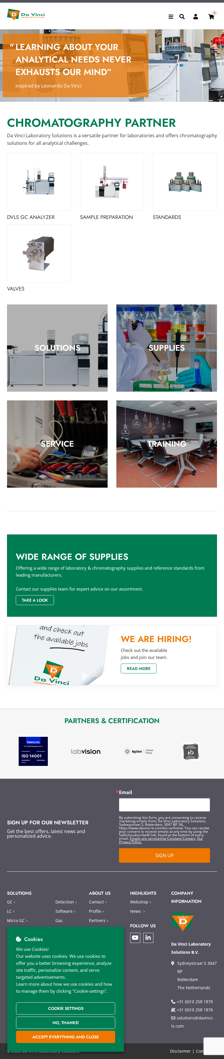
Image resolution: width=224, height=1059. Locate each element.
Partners (97, 920)
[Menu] (171, 16)
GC (10, 902)
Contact (96, 902)
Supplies (166, 348)
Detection (64, 902)
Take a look (35, 600)
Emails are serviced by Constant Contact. (163, 838)
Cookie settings (65, 1008)
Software (64, 911)
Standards (167, 217)
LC (9, 911)
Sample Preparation (106, 217)
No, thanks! (65, 1023)
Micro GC (16, 920)
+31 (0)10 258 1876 (195, 1009)
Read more (138, 668)
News (135, 911)
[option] (33, 751)
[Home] (26, 14)
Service (57, 444)
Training (166, 444)
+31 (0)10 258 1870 (195, 1001)
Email (125, 792)
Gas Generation (66, 924)
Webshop (139, 902)
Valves (15, 289)
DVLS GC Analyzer (31, 217)
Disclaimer (180, 1051)
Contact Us (206, 1051)
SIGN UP (164, 855)
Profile (95, 911)
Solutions (57, 348)
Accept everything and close (65, 1037)
